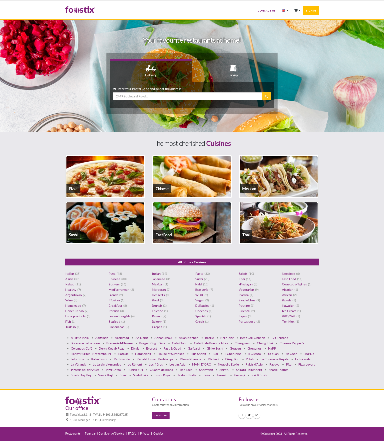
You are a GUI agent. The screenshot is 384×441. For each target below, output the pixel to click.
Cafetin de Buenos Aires (211, 343)
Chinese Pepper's (292, 343)
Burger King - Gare (152, 343)
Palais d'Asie (254, 364)
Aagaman (101, 338)
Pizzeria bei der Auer (85, 370)
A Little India (80, 338)
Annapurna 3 (163, 338)
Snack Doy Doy (81, 375)
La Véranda (78, 364)
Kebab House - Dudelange (155, 359)
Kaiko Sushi (99, 359)
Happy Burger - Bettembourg (91, 354)
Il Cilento (254, 354)
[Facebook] (242, 415)
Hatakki (123, 354)
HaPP (272, 348)
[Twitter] (249, 415)
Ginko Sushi (215, 348)
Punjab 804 (135, 370)
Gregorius (255, 348)
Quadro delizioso (161, 370)
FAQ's (132, 433)
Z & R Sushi (259, 375)
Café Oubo (179, 343)
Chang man (242, 343)
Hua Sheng (198, 354)
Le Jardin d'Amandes (107, 364)
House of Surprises (171, 354)
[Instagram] (256, 415)
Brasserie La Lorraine (85, 343)
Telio (206, 375)
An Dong (142, 338)
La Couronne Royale (274, 359)
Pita (289, 364)
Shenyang (206, 370)
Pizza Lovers (306, 364)
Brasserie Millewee (119, 343)
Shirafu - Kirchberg (249, 370)
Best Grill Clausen (252, 338)
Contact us (267, 10)
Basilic (209, 338)
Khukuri (213, 359)
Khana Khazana (190, 359)
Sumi (123, 375)
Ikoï (215, 354)
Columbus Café (81, 348)
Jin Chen (291, 354)
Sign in (311, 10)
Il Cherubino (233, 354)
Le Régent (135, 364)
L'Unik (250, 359)
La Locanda (302, 359)
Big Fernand (280, 338)
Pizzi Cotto (113, 370)
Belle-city (227, 338)
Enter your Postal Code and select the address (149, 89)
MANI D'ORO (201, 364)
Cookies (158, 433)
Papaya (274, 364)
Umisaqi (239, 375)
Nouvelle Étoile (228, 364)
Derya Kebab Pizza (111, 348)
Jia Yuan (273, 354)
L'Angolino (232, 359)
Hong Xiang (143, 354)
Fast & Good (172, 348)
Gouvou (235, 348)
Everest (151, 348)
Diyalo (135, 348)
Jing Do (309, 354)
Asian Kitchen (188, 338)
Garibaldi (194, 348)
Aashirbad (122, 338)
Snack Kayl (105, 375)
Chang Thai (265, 343)
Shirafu (224, 370)
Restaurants (72, 433)
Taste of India (186, 375)
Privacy (144, 433)
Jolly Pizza (77, 359)
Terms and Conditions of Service (104, 433)
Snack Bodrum (278, 370)
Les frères (156, 364)
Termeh (221, 375)
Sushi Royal (162, 375)
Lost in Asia (178, 364)
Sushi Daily (140, 375)
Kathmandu (122, 359)
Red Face (186, 370)
